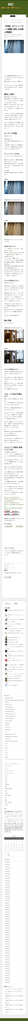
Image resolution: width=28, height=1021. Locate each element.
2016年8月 (7, 900)
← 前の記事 (8, 526)
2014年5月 (7, 959)
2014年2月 (7, 966)
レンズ (22, 36)
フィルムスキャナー (9, 772)
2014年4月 (7, 962)
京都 (6, 779)
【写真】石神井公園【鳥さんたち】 (14, 637)
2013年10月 (7, 973)
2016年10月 (7, 896)
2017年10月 (7, 873)
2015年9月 (7, 925)
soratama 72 (8, 738)
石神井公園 (18, 828)
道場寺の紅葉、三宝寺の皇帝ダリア (14, 678)
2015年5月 (7, 934)
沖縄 (9, 828)
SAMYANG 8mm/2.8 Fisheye (11, 736)
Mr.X (16, 34)
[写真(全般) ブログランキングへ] (8, 512)
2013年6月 (7, 977)
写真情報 (7, 784)
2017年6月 (7, 880)
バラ (20, 818)
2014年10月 (7, 950)
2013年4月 (7, 982)
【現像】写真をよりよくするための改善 (13, 995)
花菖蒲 (18, 829)
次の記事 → (20, 526)
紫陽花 (15, 829)
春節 (11, 826)
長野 (7, 831)
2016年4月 (7, 909)
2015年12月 (7, 918)
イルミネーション (17, 814)
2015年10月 (7, 923)
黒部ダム (10, 831)
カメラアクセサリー (9, 770)
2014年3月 (7, 964)
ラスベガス (19, 820)
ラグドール (14, 820)
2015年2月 (7, 941)
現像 (12, 828)
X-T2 (6, 754)
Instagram (7, 723)
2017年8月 (7, 878)
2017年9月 (7, 875)
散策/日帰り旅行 (8, 788)
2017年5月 (7, 882)
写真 (6, 782)
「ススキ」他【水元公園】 (12, 685)
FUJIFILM (8, 811)
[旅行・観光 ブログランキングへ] (8, 515)
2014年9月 (7, 953)
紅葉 (12, 829)
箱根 (6, 800)
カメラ (19, 36)
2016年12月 (7, 891)
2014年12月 (7, 946)
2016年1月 (7, 916)
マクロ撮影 (8, 820)
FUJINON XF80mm (9, 718)
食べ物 (6, 804)
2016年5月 (7, 907)
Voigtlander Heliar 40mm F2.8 (9, 36)
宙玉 (19, 823)
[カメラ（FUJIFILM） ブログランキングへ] (15, 512)
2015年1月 (7, 943)
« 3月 (8, 855)
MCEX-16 (7, 725)
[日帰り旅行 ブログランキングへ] (15, 515)
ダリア (9, 818)
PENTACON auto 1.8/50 (10, 734)
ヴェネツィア (19, 822)
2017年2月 (7, 887)
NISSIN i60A (7, 729)
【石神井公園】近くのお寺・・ (13, 639)
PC (5, 732)
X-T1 (6, 750)
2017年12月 (7, 869)
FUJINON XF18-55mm (10, 709)
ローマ (13, 822)
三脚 (6, 777)
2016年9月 (7, 898)
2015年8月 (7, 928)
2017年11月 (7, 871)
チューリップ (13, 818)
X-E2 (6, 745)
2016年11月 (7, 894)
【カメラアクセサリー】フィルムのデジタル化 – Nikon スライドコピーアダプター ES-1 (14, 991)
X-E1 (16, 36)
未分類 (6, 793)
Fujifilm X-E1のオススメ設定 (12, 642)
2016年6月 (7, 905)
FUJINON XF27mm (9, 711)
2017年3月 (7, 884)
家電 (6, 786)
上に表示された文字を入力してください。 (13, 572)
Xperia (6, 757)
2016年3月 (7, 912)
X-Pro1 (6, 747)
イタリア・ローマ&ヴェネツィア (12, 763)
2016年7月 (7, 903)
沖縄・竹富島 (8, 795)
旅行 (6, 791)
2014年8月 (7, 955)
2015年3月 (7, 939)
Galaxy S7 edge (8, 720)
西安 (21, 829)
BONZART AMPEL (9, 698)
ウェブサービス (8, 766)
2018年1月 (7, 866)
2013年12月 (7, 971)
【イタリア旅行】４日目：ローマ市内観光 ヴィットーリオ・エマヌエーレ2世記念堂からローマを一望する (14, 646)
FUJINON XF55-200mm (10, 716)
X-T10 (6, 752)
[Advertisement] (14, 63)
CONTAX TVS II (8, 704)
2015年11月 (7, 921)
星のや (8, 826)
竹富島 (6, 829)
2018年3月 (7, 862)
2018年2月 (7, 864)
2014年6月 (7, 957)
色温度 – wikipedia (13, 252)
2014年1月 (7, 968)
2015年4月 (7, 937)
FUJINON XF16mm (9, 707)
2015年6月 (7, 932)
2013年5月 (7, 980)
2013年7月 (7, 975)
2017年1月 (7, 889)
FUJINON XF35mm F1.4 (10, 713)
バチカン (17, 818)
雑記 (11, 4)
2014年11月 (7, 948)
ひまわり (12, 814)
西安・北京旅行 (8, 802)
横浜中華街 (17, 826)
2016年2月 (7, 914)
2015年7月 (7, 930)
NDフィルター (8, 727)
